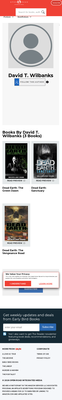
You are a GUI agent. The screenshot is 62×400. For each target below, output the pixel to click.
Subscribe (56, 3)
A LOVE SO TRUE (9, 354)
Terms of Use (43, 354)
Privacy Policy (43, 358)
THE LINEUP (7, 366)
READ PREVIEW (14, 180)
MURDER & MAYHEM (10, 370)
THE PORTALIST (9, 374)
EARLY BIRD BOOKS (10, 362)
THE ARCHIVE (7, 358)
